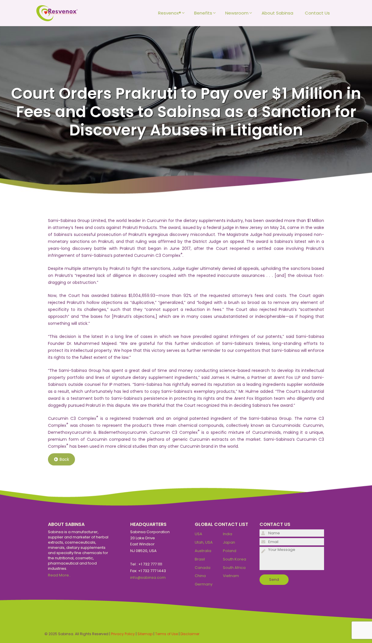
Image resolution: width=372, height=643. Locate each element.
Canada (202, 567)
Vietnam (231, 575)
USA (198, 534)
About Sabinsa (277, 13)
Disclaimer (189, 633)
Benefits (203, 13)
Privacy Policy (123, 633)
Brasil (200, 559)
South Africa (234, 567)
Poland (229, 551)
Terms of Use (166, 633)
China (200, 575)
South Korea (234, 559)
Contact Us (317, 13)
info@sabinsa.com (148, 577)
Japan (229, 542)
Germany (203, 584)
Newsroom (236, 13)
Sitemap (145, 633)
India (227, 534)
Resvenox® (169, 13)
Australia (203, 551)
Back (64, 459)
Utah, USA (204, 542)
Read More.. (59, 575)
